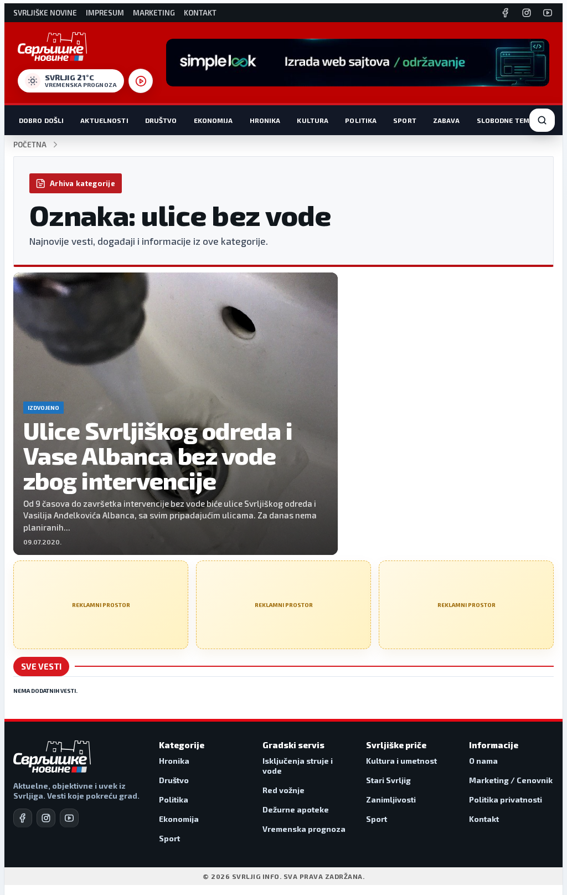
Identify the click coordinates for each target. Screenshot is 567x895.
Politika (361, 120)
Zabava (446, 120)
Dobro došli (41, 120)
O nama (483, 760)
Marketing (154, 13)
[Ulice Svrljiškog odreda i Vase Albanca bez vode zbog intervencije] (175, 413)
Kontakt (200, 13)
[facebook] (22, 818)
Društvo (161, 120)
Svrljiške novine (45, 13)
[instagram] (46, 818)
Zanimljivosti (391, 799)
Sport (404, 120)
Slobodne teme (505, 120)
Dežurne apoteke (295, 809)
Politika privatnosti (505, 799)
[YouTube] (548, 13)
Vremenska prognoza (304, 829)
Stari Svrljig (388, 780)
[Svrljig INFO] (52, 46)
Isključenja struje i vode (297, 765)
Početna (30, 144)
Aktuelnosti (104, 120)
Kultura (312, 120)
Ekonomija (213, 120)
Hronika (265, 120)
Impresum (105, 13)
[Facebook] (505, 13)
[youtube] (69, 818)
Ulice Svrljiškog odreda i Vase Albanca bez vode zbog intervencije (157, 455)
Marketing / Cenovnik (511, 780)
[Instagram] (526, 13)
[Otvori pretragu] (542, 120)
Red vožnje (283, 790)
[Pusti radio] (140, 81)
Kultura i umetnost (401, 760)
